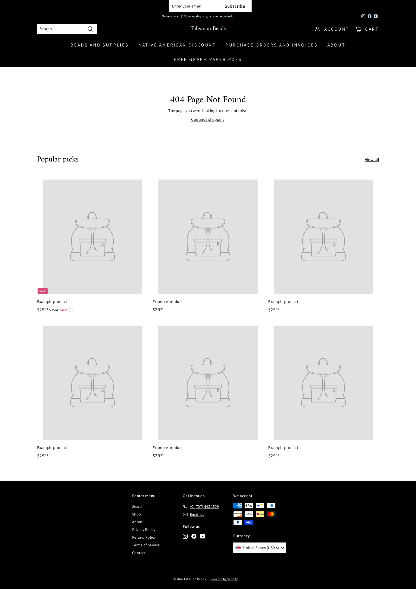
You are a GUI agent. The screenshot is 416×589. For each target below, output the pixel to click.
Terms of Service (146, 545)
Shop (136, 514)
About (336, 45)
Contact (138, 552)
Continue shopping (208, 119)
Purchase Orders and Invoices (272, 45)
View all (372, 159)
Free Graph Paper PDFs (208, 59)
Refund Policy (144, 537)
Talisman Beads (208, 29)
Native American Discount (177, 45)
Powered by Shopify (224, 579)
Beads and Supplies (100, 45)
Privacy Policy (143, 529)
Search (138, 506)
